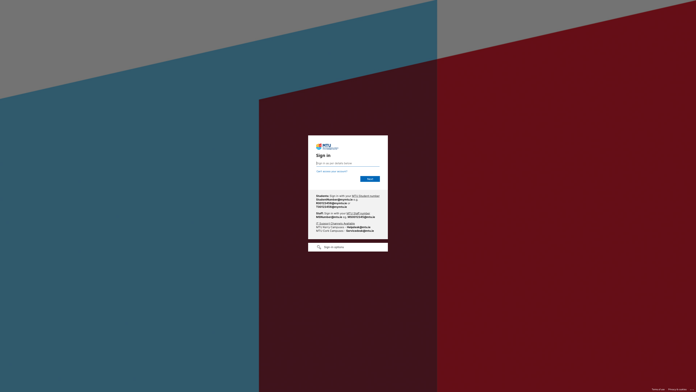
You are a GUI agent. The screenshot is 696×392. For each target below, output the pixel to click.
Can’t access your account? (331, 171)
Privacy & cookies (677, 389)
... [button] (692, 389)
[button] (348, 247)
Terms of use (658, 389)
